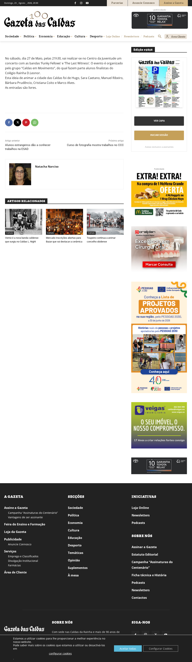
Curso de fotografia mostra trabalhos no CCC (95, 145)
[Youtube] (87, 3)
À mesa (73, 575)
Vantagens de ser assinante (25, 517)
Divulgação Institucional (23, 561)
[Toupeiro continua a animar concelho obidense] (105, 222)
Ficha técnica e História (149, 575)
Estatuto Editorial (145, 554)
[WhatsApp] (34, 122)
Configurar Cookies (160, 648)
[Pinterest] (26, 122)
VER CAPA (159, 120)
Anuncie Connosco (19, 544)
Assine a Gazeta (16, 508)
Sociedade (75, 508)
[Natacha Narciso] (20, 174)
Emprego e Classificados (23, 556)
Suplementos (78, 568)
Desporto (75, 545)
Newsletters (141, 515)
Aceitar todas (128, 648)
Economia (75, 523)
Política (73, 515)
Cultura (18, 46)
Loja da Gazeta (15, 532)
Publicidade (13, 539)
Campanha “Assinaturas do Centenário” (33, 513)
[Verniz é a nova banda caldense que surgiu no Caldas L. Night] (23, 222)
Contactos (139, 598)
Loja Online (140, 508)
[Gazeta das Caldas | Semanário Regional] (39, 19)
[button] (159, 36)
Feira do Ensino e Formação (24, 524)
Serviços (10, 551)
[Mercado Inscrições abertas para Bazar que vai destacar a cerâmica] (64, 222)
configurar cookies (60, 653)
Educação (75, 538)
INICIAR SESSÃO (159, 135)
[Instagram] (81, 3)
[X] (17, 122)
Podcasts (138, 523)
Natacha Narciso (46, 166)
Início (9, 46)
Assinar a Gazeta (144, 547)
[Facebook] (75, 3)
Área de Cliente (15, 572)
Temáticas (75, 553)
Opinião (74, 560)
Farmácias (14, 565)
